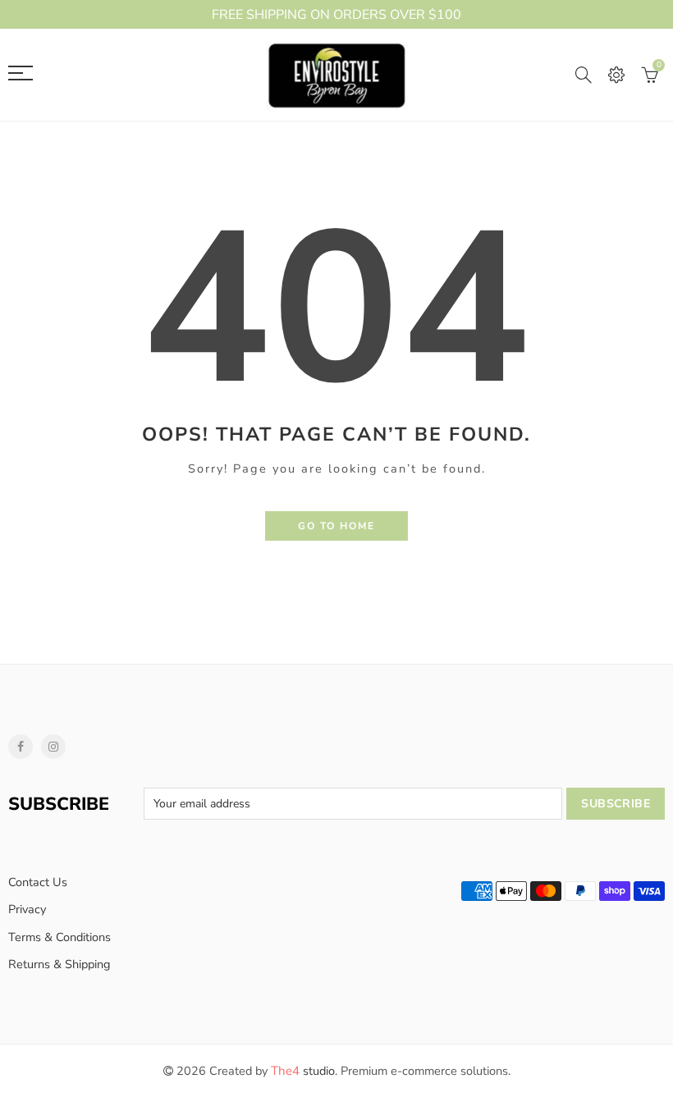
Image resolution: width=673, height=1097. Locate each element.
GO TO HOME (336, 526)
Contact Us (37, 882)
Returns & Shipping (59, 964)
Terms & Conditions (59, 937)
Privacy (27, 909)
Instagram (53, 746)
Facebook (20, 746)
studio (303, 1071)
